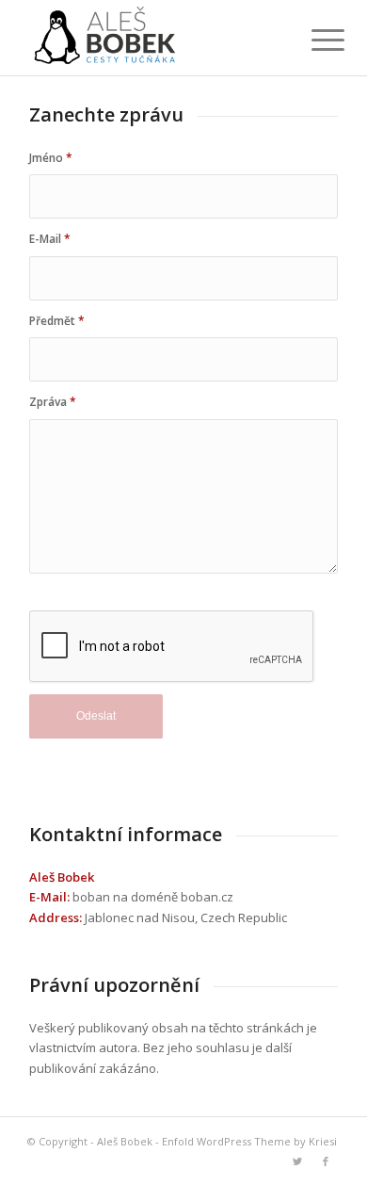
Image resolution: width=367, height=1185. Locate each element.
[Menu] (313, 39)
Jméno (50, 158)
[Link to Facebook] (325, 1161)
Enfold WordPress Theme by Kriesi (249, 1141)
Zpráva (52, 402)
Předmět (57, 321)
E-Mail (50, 239)
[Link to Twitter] (297, 1161)
